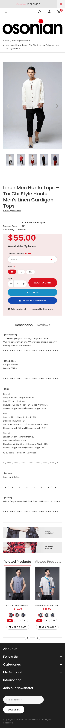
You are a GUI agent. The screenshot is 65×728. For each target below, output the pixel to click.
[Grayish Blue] (11, 615)
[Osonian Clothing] (32, 26)
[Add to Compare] (26, 578)
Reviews (43, 325)
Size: (11, 266)
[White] (17, 615)
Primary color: (19, 253)
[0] (58, 12)
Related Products (17, 561)
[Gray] (46, 615)
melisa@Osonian (12, 210)
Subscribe (14, 709)
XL (30, 272)
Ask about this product (33, 300)
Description (24, 325)
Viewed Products (48, 561)
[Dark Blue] (23, 615)
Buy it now (33, 292)
